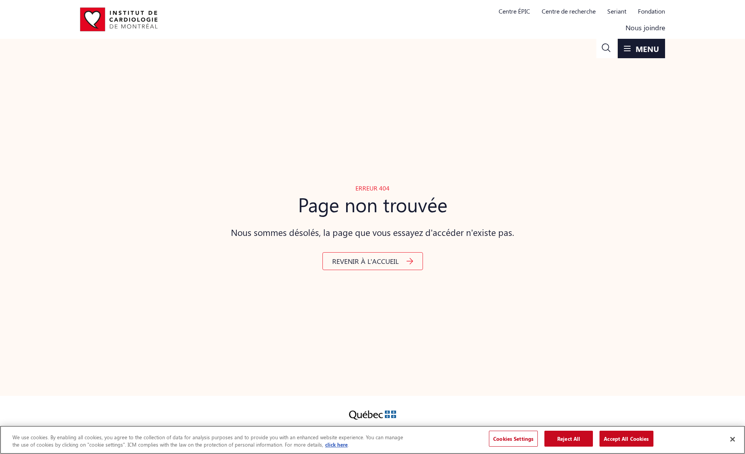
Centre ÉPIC (514, 11)
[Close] (732, 439)
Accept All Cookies (626, 438)
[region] (372, 440)
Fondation (651, 11)
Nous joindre (645, 27)
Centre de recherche (569, 11)
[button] (606, 48)
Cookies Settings (513, 438)
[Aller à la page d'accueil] (119, 19)
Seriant (616, 11)
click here (336, 445)
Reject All (568, 438)
